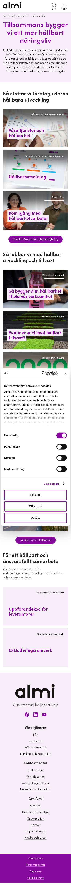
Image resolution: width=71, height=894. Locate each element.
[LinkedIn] (35, 715)
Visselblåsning (35, 877)
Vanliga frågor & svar (35, 783)
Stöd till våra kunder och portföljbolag (35, 239)
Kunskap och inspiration (35, 753)
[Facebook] (27, 715)
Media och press (36, 837)
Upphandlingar (36, 831)
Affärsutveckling (35, 747)
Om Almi (18, 16)
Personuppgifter (35, 864)
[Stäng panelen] (65, 373)
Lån (35, 734)
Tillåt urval (35, 506)
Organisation (35, 818)
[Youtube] (44, 715)
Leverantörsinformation (35, 789)
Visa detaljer (51, 483)
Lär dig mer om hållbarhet (35, 540)
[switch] (61, 447)
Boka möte (35, 770)
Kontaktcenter (35, 776)
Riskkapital (35, 741)
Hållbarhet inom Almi (35, 812)
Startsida (7, 16)
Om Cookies (35, 858)
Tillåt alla (35, 495)
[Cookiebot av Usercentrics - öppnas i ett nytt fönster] (43, 373)
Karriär (35, 825)
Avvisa (35, 517)
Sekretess (35, 871)
